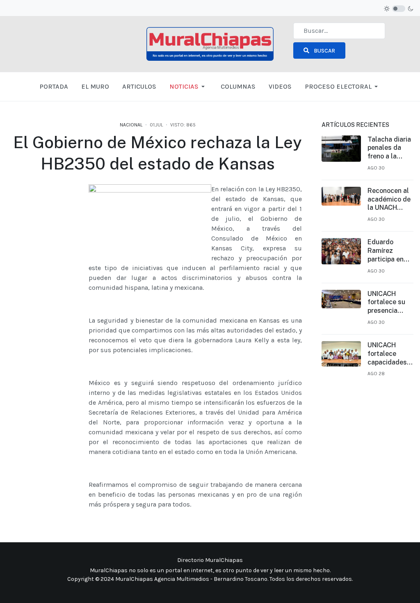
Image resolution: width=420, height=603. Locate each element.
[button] (188, 86)
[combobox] (339, 31)
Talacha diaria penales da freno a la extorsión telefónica (389, 148)
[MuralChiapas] (209, 43)
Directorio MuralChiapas (210, 560)
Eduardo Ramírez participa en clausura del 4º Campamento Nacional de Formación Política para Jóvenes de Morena (388, 251)
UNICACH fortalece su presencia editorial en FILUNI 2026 (386, 302)
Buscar (324, 50)
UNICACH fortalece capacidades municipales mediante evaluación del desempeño (390, 354)
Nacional (131, 125)
